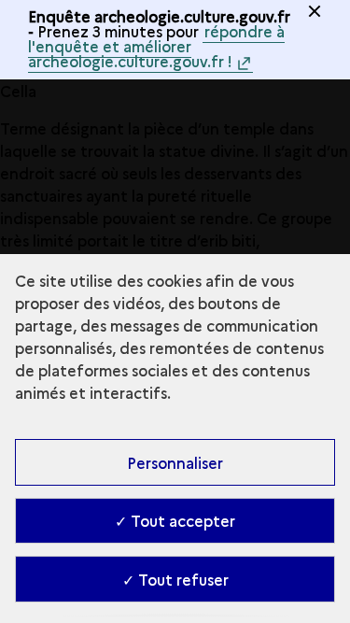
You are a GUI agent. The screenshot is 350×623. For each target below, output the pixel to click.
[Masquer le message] (314, 11)
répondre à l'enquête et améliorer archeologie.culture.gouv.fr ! (156, 46)
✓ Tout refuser (175, 579)
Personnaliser (175, 462)
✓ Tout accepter (175, 520)
